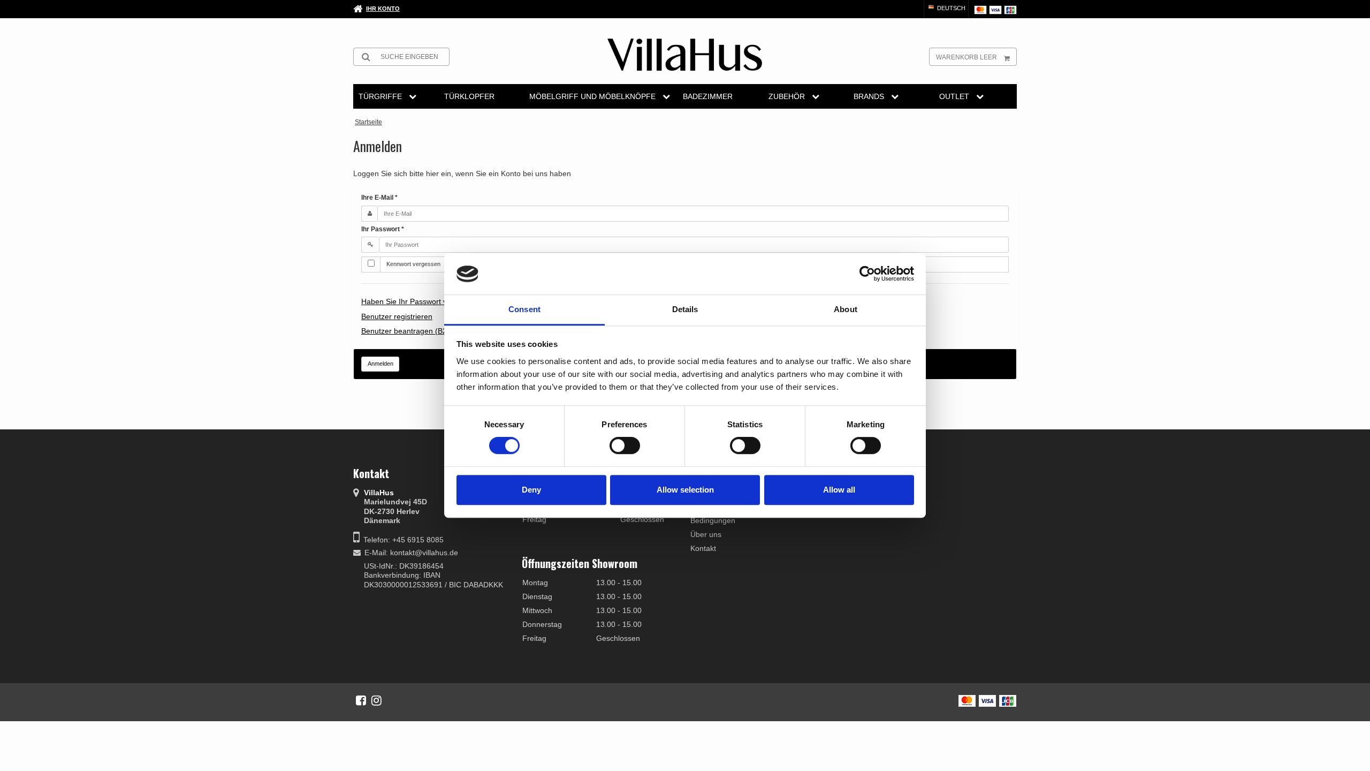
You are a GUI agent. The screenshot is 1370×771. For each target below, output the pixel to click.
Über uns (705, 534)
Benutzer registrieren (396, 316)
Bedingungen (712, 520)
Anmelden (380, 363)
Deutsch (950, 8)
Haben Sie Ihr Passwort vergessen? (422, 301)
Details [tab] (685, 309)
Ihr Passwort (382, 229)
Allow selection (685, 489)
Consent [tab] (524, 309)
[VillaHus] (684, 55)
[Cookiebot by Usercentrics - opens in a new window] (867, 274)
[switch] (625, 445)
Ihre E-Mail (379, 197)
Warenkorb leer (966, 57)
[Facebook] (361, 700)
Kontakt (703, 548)
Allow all (839, 489)
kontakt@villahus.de (424, 552)
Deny (531, 489)
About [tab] (845, 309)
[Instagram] (376, 700)
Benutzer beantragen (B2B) (407, 331)
